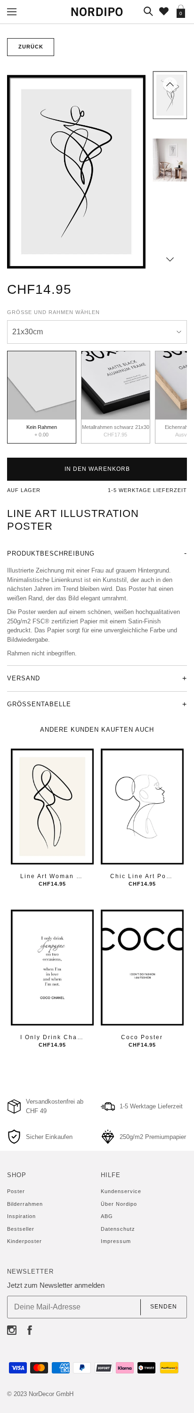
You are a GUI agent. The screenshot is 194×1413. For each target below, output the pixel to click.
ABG (107, 1216)
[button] (170, 84)
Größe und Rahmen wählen (53, 312)
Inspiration (21, 1216)
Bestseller (20, 1229)
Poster (16, 1191)
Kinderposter (24, 1241)
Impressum (116, 1241)
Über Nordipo (119, 1204)
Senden (163, 1307)
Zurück (30, 46)
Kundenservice (121, 1191)
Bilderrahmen (25, 1204)
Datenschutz (118, 1229)
